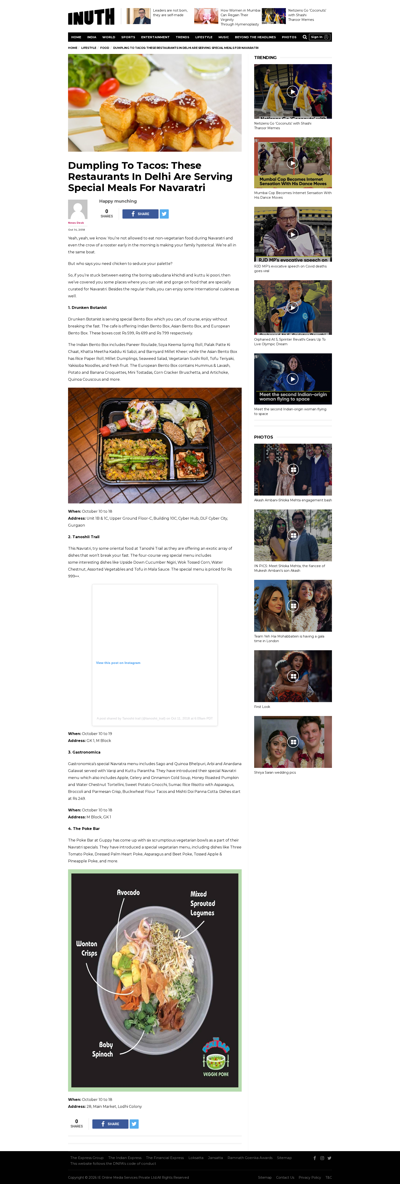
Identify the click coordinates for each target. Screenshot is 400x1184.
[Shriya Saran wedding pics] (293, 742)
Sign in (316, 37)
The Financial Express (165, 1158)
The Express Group (87, 1158)
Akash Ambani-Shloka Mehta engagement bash (293, 500)
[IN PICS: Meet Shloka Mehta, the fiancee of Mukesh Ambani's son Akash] (293, 535)
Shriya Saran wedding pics (275, 772)
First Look (262, 707)
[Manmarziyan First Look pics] (293, 676)
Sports (128, 37)
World (108, 37)
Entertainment (155, 37)
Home (76, 37)
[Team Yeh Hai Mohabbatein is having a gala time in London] (293, 606)
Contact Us (285, 1177)
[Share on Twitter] (164, 214)
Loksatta (195, 1158)
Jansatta (215, 1158)
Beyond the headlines (255, 37)
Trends (182, 37)
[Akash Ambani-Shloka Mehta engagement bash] (293, 470)
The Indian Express (124, 1158)
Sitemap (284, 1158)
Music (224, 37)
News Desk (76, 222)
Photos (289, 37)
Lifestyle (203, 37)
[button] (319, 37)
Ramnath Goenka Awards (250, 1158)
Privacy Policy (310, 1177)
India (91, 37)
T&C (328, 1177)
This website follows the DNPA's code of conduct (113, 1163)
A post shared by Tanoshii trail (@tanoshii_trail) (131, 718)
